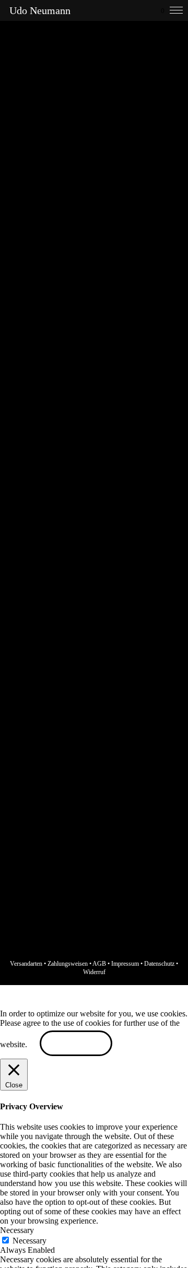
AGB (99, 963)
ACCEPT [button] (76, 1044)
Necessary (29, 1240)
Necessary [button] (17, 1230)
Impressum (125, 963)
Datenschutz (159, 963)
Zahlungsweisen (68, 963)
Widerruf (94, 972)
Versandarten (26, 963)
